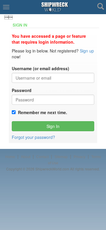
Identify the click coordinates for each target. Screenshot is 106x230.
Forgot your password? (33, 137)
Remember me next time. (41, 112)
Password (22, 90)
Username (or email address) (40, 68)
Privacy (79, 157)
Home (10, 157)
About (25, 157)
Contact (42, 157)
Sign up (87, 51)
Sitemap (61, 157)
